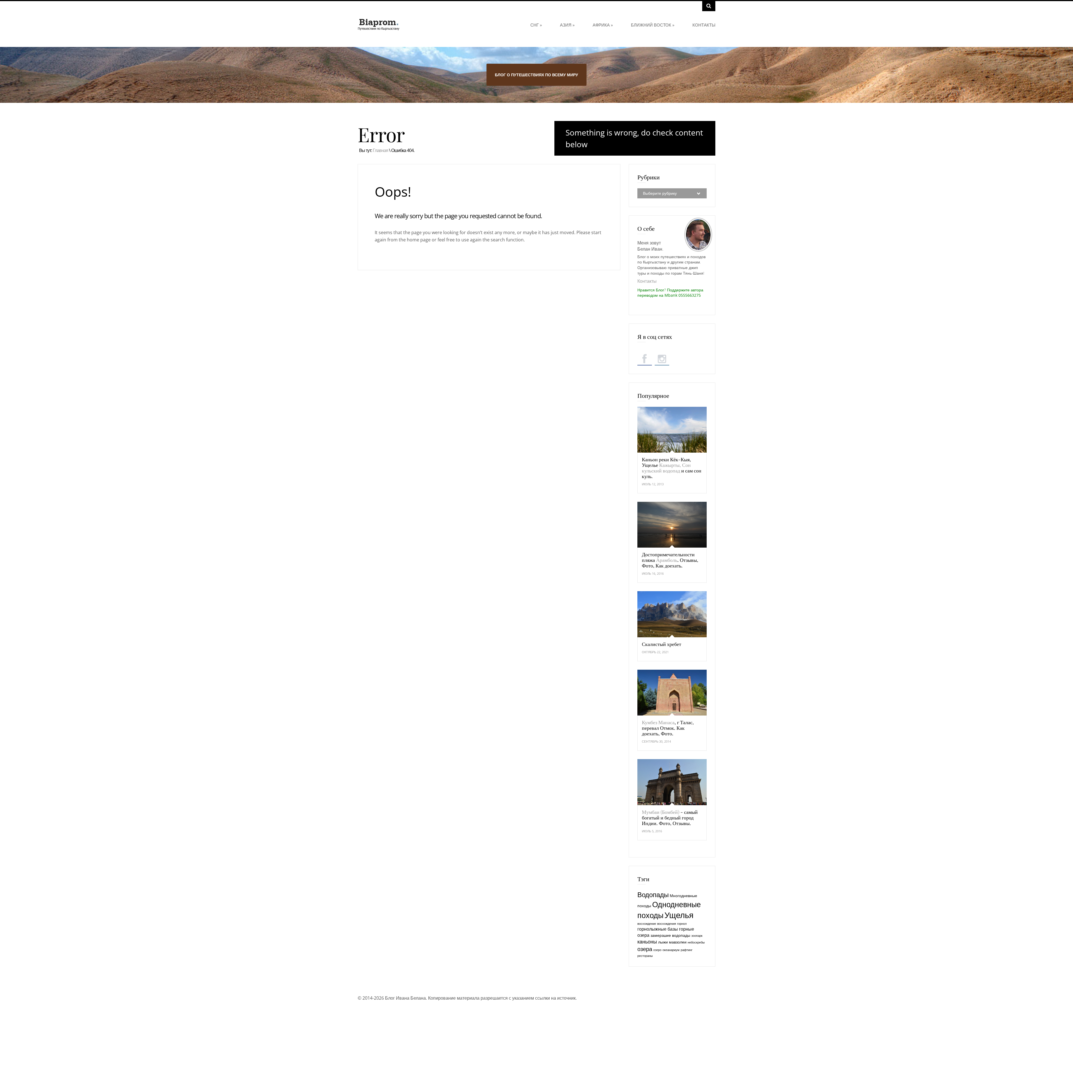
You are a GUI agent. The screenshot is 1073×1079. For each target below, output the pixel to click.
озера (644, 949)
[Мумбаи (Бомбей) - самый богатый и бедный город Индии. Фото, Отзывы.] (672, 782)
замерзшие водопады (670, 935)
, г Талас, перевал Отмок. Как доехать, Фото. (668, 728)
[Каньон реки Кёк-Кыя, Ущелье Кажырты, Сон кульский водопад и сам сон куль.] (672, 430)
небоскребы (696, 942)
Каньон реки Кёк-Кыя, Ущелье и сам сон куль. (671, 467)
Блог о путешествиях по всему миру (536, 74)
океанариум (671, 950)
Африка (603, 25)
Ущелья (679, 915)
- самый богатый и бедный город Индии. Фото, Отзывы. (670, 817)
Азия (567, 25)
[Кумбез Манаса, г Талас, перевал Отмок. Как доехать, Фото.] (672, 693)
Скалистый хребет (661, 644)
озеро (657, 950)
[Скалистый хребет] (672, 614)
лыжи (663, 942)
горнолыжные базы (657, 929)
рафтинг (686, 950)
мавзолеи (678, 942)
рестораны (645, 956)
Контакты (703, 25)
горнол (682, 924)
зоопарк (696, 936)
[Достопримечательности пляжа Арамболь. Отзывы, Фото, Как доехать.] (672, 525)
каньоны (647, 941)
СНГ (536, 25)
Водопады (653, 894)
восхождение (646, 924)
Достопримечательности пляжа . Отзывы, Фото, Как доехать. (670, 560)
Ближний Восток (652, 25)
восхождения (666, 924)
